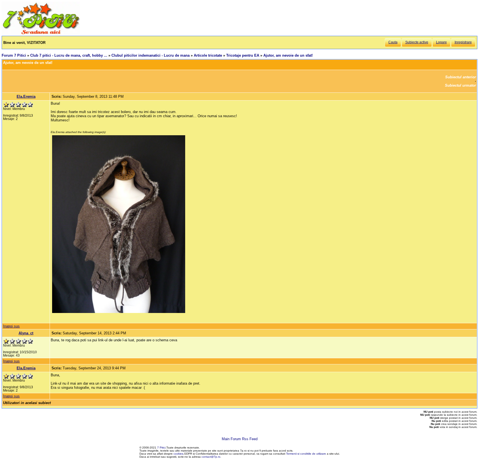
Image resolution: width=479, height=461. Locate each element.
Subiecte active (416, 42)
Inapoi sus (11, 326)
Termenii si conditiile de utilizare (306, 453)
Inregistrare (463, 42)
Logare (441, 42)
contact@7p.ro (211, 456)
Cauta (393, 42)
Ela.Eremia (26, 96)
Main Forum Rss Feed (240, 439)
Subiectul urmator (460, 85)
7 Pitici (161, 447)
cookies (178, 453)
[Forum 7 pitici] (41, 34)
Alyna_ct (26, 333)
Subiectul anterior (460, 77)
